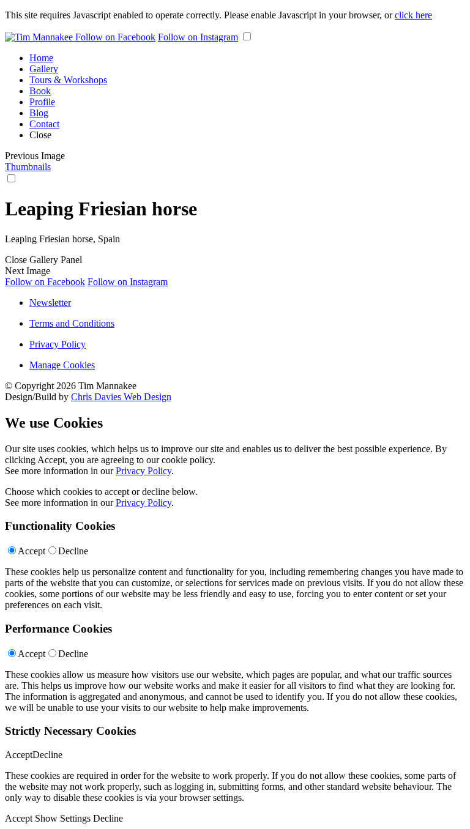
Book (40, 91)
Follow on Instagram (198, 37)
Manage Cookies (62, 365)
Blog (38, 113)
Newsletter (50, 302)
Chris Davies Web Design (121, 397)
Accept (31, 551)
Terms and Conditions (71, 323)
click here (413, 15)
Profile (42, 102)
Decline (73, 551)
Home (41, 58)
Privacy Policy (57, 344)
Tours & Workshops (68, 80)
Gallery (43, 69)
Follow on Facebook (115, 37)
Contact (44, 124)
